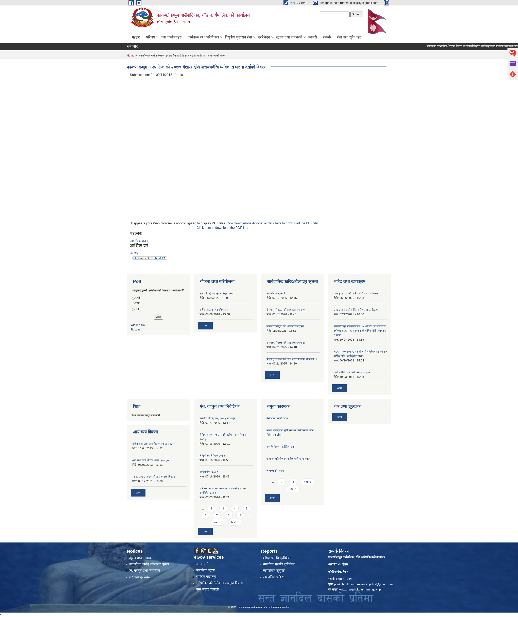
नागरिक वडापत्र (206, 577)
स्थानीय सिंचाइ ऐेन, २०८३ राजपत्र (217, 418)
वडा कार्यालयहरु (171, 37)
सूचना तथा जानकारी (289, 37)
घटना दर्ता (202, 564)
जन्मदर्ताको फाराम (275, 470)
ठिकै (137, 303)
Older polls (138, 324)
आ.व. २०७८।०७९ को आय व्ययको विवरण (153, 476)
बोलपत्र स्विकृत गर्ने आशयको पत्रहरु (285, 326)
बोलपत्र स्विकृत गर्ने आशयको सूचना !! (285, 309)
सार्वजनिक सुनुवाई (274, 570)
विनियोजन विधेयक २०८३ (212, 455)
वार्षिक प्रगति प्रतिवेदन (277, 558)
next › (217, 522)
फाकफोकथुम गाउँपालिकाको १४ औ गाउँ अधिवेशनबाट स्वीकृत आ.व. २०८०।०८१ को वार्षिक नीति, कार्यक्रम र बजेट (360, 331)
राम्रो (137, 297)
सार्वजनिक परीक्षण (273, 577)
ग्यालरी (312, 37)
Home (131, 55)
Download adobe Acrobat (245, 223)
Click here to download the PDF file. (222, 227)
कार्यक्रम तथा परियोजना (203, 37)
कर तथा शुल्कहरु (139, 577)
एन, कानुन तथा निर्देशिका (144, 570)
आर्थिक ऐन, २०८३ (209, 472)
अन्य (205, 325)
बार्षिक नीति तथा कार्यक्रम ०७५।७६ (352, 372)
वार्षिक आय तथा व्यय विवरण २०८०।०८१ (153, 443)
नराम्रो (138, 308)
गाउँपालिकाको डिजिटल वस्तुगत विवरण (219, 583)
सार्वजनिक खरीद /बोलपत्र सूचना (149, 564)
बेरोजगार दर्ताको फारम (277, 418)
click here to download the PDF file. (293, 223)
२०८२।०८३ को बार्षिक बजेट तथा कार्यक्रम (356, 309)
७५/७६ (134, 253)
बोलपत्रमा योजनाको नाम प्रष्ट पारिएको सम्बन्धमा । (291, 359)
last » (234, 522)
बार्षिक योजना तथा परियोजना (214, 309)
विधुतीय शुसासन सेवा (238, 37)
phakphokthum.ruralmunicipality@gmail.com (363, 584)
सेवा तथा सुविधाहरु (349, 37)
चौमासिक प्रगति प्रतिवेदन (279, 564)
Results (135, 329)
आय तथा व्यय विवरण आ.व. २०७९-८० (151, 460)
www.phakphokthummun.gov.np (360, 589)
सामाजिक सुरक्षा (139, 241)
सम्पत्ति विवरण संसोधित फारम (280, 446)
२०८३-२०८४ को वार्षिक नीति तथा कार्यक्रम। (357, 293)
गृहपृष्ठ (136, 37)
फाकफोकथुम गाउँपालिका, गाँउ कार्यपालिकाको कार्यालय (356, 557)
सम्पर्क (327, 37)
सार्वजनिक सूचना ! (275, 293)
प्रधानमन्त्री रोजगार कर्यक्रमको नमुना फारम (288, 458)
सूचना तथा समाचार (140, 558)
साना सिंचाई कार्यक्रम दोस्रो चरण (216, 293)
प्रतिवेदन (264, 37)
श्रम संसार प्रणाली (207, 589)
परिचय (150, 37)
